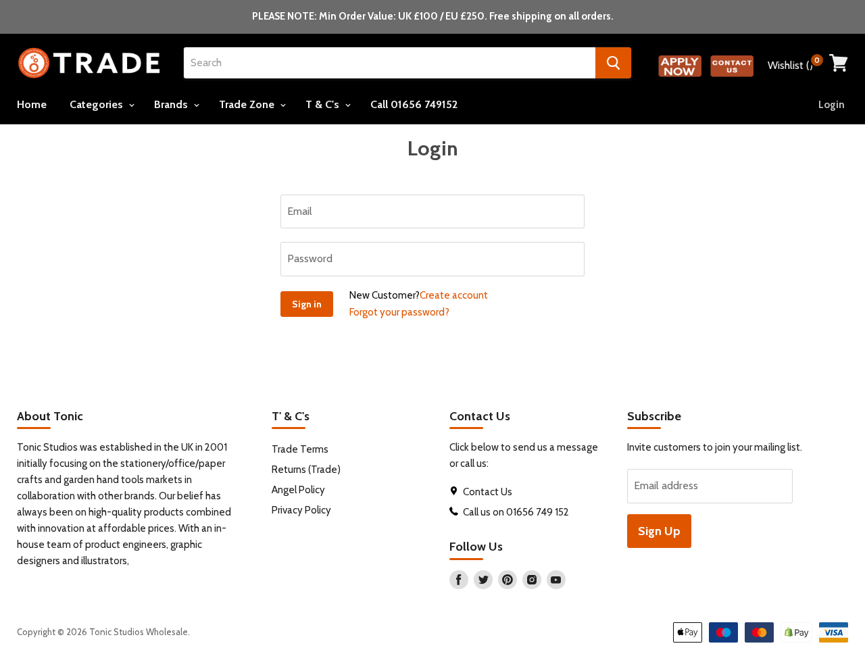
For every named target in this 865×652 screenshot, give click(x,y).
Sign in (307, 304)
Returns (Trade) (306, 469)
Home (32, 104)
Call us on (484, 512)
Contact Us (488, 492)
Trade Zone (248, 104)
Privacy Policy (301, 510)
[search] (389, 62)
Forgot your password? (399, 312)
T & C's (323, 104)
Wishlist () (794, 63)
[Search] (613, 62)
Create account (454, 295)
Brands (172, 104)
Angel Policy (298, 490)
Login (831, 105)
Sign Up (659, 531)
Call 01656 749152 (414, 104)
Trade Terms (300, 449)
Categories (98, 104)
